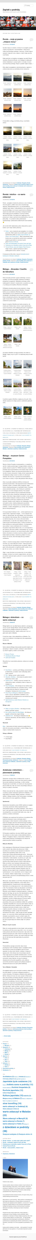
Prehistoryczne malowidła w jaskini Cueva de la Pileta (18, 245)
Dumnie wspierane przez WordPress (18, 1237)
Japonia (5, 1056)
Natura (18, 1098)
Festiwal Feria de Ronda (9, 1146)
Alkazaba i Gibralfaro (10, 677)
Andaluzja (19, 183)
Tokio (6, 1061)
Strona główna (6, 28)
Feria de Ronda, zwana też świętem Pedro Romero (17, 247)
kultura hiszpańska (12, 609)
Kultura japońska (13, 1095)
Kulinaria (5, 1063)
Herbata (7, 1065)
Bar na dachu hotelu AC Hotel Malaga (14, 712)
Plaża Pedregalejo (9, 686)
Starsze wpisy (7, 1036)
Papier (5, 1100)
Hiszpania (24, 183)
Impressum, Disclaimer (9, 1153)
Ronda (28, 183)
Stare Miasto (8, 670)
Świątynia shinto (25, 1134)
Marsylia (7, 1045)
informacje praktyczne (18, 1029)
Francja (5, 1043)
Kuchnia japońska (13, 1090)
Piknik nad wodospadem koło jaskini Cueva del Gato (18, 243)
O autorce (14, 28)
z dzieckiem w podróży (12, 448)
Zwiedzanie (5, 184)
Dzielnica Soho (9, 680)
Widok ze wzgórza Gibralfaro (12, 708)
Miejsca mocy (29, 184)
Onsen (24, 1098)
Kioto (6, 1057)
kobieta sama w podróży (20, 184)
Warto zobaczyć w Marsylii (15, 1118)
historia (28, 1076)
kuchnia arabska (7, 1087)
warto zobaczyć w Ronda (13, 262)
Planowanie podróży (7, 760)
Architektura (8, 1076)
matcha (27, 1096)
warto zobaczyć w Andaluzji (16, 186)
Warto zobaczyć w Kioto (11, 1109)
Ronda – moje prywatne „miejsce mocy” (13, 40)
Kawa (6, 1066)
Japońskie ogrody (21, 1078)
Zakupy (26, 1124)
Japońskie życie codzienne (17, 1081)
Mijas (4, 726)
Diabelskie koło (9, 715)
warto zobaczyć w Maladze (9, 761)
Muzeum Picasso (9, 654)
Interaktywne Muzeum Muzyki (12, 656)
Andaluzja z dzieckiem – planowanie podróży (13, 771)
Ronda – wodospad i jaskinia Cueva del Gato (14, 1142)
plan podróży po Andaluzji (19, 750)
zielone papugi (22, 691)
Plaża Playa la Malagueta (11, 693)
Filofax (16, 1076)
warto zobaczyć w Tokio (13, 1124)
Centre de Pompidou (10, 657)
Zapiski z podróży (11, 9)
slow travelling (6, 186)
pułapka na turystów (12, 1100)
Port (6, 675)
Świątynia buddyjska (11, 1134)
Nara (6, 1059)
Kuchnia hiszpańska (21, 1087)
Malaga (28, 445)
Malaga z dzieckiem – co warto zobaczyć (13, 618)
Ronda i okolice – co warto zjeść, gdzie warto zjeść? (16, 1140)
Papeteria (29, 1098)
